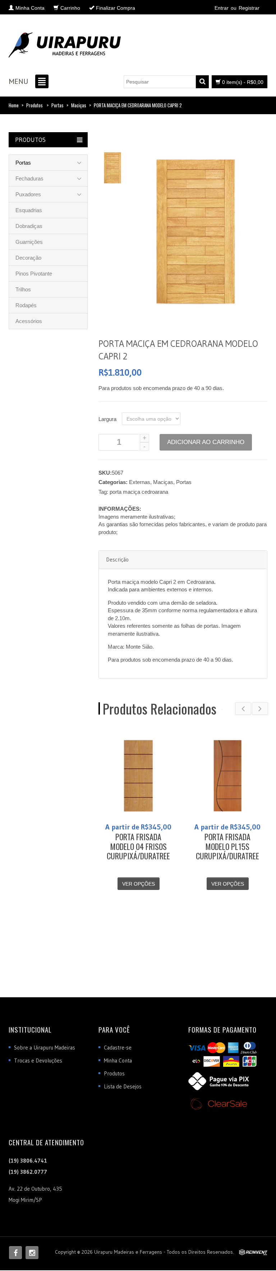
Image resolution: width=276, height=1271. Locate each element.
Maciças (78, 105)
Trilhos (23, 289)
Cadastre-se (118, 1047)
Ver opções (138, 884)
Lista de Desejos (123, 1086)
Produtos (34, 105)
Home (14, 105)
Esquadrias (28, 210)
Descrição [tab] (117, 559)
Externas (139, 482)
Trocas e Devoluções (38, 1060)
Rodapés (26, 305)
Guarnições (29, 242)
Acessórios (28, 321)
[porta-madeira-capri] (112, 167)
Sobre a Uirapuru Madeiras (44, 1047)
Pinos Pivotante (33, 273)
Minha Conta (118, 1060)
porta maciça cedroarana (139, 492)
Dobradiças (28, 226)
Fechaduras (29, 178)
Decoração (28, 258)
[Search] (202, 81)
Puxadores (28, 194)
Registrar (249, 8)
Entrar (222, 8)
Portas (57, 105)
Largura (107, 419)
